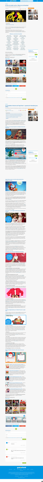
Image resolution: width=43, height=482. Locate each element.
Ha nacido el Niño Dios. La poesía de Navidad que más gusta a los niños (22, 72)
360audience (23, 477)
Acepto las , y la (13, 97)
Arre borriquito (9, 38)
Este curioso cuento (20, 329)
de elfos (12, 300)
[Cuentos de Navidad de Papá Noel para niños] (15, 406)
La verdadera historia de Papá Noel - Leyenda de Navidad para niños (8, 65)
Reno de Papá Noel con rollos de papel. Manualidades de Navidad (22, 412)
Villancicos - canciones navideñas (17, 55)
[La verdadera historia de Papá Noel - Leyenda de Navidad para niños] (8, 66)
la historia (17, 334)
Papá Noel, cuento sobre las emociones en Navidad (16, 364)
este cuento (10, 343)
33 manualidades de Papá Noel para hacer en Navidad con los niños (15, 412)
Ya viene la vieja (16, 49)
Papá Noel (12, 223)
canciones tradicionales (18, 31)
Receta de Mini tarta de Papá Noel (14, 370)
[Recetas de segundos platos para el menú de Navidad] (15, 73)
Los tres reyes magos (22, 46)
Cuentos (20, 395)
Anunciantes (31, 469)
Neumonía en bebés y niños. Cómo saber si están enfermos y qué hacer (30, 13)
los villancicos (22, 281)
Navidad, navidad (15, 47)
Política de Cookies (19, 97)
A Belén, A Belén (9, 35)
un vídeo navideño (10, 307)
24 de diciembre (14, 248)
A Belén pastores (16, 35)
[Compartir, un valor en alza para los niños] (8, 73)
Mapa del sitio (21, 470)
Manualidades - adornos (15, 410)
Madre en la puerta (8, 47)
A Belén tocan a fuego (23, 35)
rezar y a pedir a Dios (20, 168)
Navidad (6, 104)
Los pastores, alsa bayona (9, 46)
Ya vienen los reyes (22, 49)
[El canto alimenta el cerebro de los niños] (15, 66)
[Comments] (25, 9)
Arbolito (23, 37)
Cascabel (9, 41)
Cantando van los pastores (15, 40)
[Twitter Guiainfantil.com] (34, 60)
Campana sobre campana (9, 40)
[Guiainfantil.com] (13, 1)
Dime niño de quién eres (15, 41)
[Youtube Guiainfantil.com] (35, 60)
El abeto (23, 41)
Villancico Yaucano (8, 49)
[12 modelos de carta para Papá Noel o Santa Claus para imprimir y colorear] (8, 413)
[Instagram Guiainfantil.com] (32, 60)
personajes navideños (22, 263)
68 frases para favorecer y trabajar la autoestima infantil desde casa (35, 12)
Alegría (16, 37)
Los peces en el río (15, 46)
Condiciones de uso (15, 97)
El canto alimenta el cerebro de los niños (15, 65)
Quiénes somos (10, 469)
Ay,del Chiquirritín (15, 38)
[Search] (32, 0)
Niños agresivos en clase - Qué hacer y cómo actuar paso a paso (30, 18)
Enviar (24, 439)
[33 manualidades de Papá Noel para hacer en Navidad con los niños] (15, 413)
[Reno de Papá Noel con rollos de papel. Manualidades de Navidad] (22, 413)
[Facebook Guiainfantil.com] (30, 60)
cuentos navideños (18, 312)
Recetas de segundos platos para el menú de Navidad (15, 72)
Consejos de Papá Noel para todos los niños (15, 376)
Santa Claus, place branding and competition (11, 241)
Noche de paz (22, 47)
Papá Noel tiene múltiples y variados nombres (20, 120)
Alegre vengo (9, 37)
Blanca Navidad (23, 38)
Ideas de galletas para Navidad (9, 76)
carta (6, 141)
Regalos (6, 410)
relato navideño (16, 340)
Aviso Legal (24, 469)
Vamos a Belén (23, 48)
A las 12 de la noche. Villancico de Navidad (22, 65)
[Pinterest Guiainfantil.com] (31, 60)
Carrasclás (22, 39)
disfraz (24, 286)
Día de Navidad (20, 193)
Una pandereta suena (16, 48)
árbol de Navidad (18, 272)
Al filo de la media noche (22, 36)
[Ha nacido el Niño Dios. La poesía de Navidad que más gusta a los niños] (22, 73)
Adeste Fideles (16, 36)
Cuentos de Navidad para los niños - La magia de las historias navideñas (8, 405)
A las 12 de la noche (9, 36)
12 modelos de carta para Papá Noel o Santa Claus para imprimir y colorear (8, 412)
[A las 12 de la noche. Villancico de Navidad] (22, 66)
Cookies (14, 469)
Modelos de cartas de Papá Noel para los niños (16, 382)
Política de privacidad (19, 469)
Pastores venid (9, 48)
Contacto (28, 469)
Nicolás (16, 201)
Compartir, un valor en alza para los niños (8, 72)
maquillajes (9, 266)
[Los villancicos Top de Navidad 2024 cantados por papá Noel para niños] (22, 406)
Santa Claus (9, 199)
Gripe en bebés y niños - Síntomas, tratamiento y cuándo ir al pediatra (35, 18)
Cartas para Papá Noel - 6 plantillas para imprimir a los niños (13, 416)
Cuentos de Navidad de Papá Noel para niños (15, 405)
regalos (25, 204)
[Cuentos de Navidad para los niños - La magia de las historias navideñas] (8, 406)
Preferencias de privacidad (10, 97)
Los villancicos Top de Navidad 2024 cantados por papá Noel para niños (22, 405)
